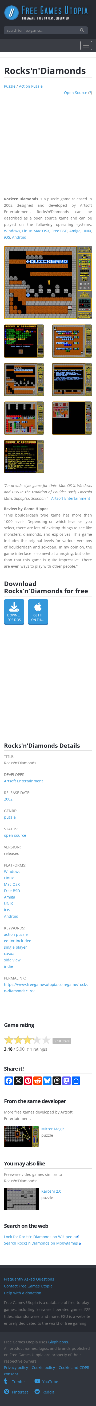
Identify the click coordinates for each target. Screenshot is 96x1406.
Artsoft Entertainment (70, 498)
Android (19, 237)
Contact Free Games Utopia (28, 1286)
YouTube (50, 1381)
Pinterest (20, 1392)
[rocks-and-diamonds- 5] (24, 417)
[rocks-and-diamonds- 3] (24, 379)
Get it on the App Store (39, 617)
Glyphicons (58, 1341)
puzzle (9, 86)
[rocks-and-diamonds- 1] (24, 340)
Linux (27, 230)
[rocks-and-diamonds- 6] (72, 417)
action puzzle (31, 86)
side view (12, 959)
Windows (12, 230)
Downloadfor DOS (15, 617)
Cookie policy (43, 1367)
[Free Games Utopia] (48, 12)
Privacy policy (16, 1367)
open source (75, 92)
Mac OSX (41, 230)
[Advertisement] (48, 144)
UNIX (86, 230)
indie (8, 966)
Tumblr (18, 1381)
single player (15, 947)
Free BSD (59, 230)
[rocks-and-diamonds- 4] (72, 379)
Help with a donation (22, 1292)
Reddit (48, 1392)
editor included (17, 940)
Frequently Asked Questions (29, 1279)
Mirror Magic (53, 1128)
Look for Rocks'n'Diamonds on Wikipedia (40, 1236)
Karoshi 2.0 (51, 1191)
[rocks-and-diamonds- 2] (72, 340)
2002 (8, 799)
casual (9, 953)
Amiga (75, 230)
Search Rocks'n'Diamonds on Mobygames (41, 1243)
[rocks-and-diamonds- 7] (24, 456)
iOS (7, 237)
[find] (82, 30)
